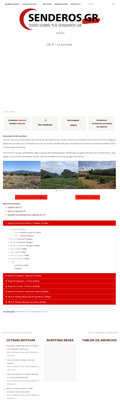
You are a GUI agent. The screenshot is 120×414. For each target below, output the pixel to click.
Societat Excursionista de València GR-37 (26, 215)
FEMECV (73, 125)
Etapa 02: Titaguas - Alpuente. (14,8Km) (24, 276)
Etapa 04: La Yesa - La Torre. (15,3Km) (24, 286)
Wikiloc (12, 112)
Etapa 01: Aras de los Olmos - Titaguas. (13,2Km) (28, 223)
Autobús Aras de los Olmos (30, 232)
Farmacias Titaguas (25, 242)
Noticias (47, 4)
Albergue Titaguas (33, 245)
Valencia (60, 33)
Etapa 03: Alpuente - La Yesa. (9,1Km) (23, 281)
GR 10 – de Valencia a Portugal (17, 333)
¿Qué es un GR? (29, 4)
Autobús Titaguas (27, 236)
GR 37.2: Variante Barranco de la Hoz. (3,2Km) (27, 302)
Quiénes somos (12, 4)
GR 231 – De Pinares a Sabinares (102, 333)
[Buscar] (113, 4)
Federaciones (61, 4)
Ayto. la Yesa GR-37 (17, 211)
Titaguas (18, 268)
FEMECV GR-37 (15, 207)
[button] (56, 190)
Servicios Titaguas (25, 239)
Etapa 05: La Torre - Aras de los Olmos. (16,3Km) (28, 291)
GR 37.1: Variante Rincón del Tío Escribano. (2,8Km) (29, 297)
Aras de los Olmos (22, 265)
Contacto (76, 4)
